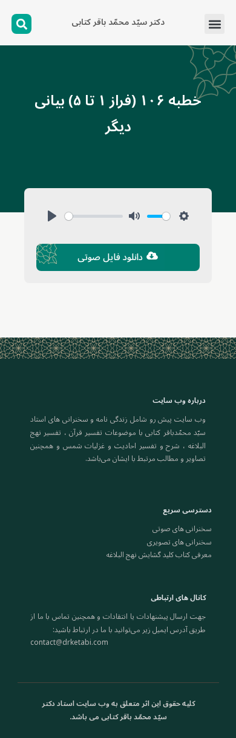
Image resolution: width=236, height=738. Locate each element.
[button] (215, 24)
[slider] (94, 216)
